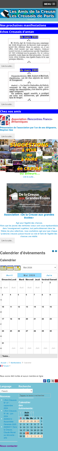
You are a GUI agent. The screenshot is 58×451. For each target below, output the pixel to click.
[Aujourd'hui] (17, 267)
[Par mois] (3, 267)
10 (3, 306)
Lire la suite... (7, 66)
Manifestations (16, 362)
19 (1, 300)
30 (51, 331)
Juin (49, 275)
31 (3, 343)
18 (1, 288)
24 (3, 331)
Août (27, 412)
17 (3, 318)
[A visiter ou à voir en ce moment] (29, 157)
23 (51, 318)
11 (11, 306)
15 (43, 306)
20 (1, 312)
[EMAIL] (56, 251)
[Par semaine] (10, 267)
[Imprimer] (53, 251)
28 (35, 331)
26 (19, 331)
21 (1, 324)
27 (27, 331)
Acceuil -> (4, 362)
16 (51, 306)
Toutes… (6, 356)
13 (27, 306)
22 (43, 318)
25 (11, 331)
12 (19, 306)
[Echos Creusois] (29, 51)
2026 (27, 415)
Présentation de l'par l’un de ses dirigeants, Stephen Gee (28, 128)
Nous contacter (8, 446)
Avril (9, 275)
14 (35, 306)
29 (43, 331)
